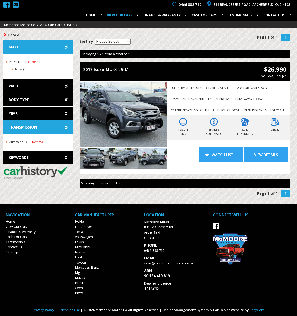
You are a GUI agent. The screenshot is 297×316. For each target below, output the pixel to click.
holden (80, 221)
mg (77, 272)
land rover (83, 226)
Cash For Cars (204, 15)
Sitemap (12, 252)
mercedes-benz (87, 267)
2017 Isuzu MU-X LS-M (106, 69)
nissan (80, 252)
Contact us (274, 15)
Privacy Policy (44, 310)
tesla (79, 231)
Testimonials (240, 15)
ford (78, 257)
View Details (266, 154)
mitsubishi (82, 247)
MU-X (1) (20, 69)
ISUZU (72, 24)
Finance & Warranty (162, 15)
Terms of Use (69, 310)
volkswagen (84, 237)
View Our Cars (119, 15)
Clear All (14, 34)
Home (91, 15)
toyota (80, 262)
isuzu (79, 283)
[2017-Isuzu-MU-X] (123, 114)
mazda (80, 277)
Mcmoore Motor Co (19, 24)
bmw (79, 293)
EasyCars (257, 310)
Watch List (223, 154)
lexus (79, 242)
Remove (33, 62)
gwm (79, 288)
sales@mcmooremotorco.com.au (169, 263)
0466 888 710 (154, 250)
